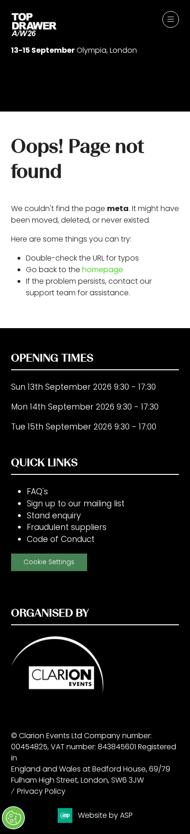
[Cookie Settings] (13, 817)
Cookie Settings (49, 562)
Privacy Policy (41, 791)
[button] (170, 19)
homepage (102, 269)
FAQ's (37, 491)
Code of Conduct (61, 539)
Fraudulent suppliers (67, 527)
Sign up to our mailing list (76, 503)
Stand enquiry (54, 515)
